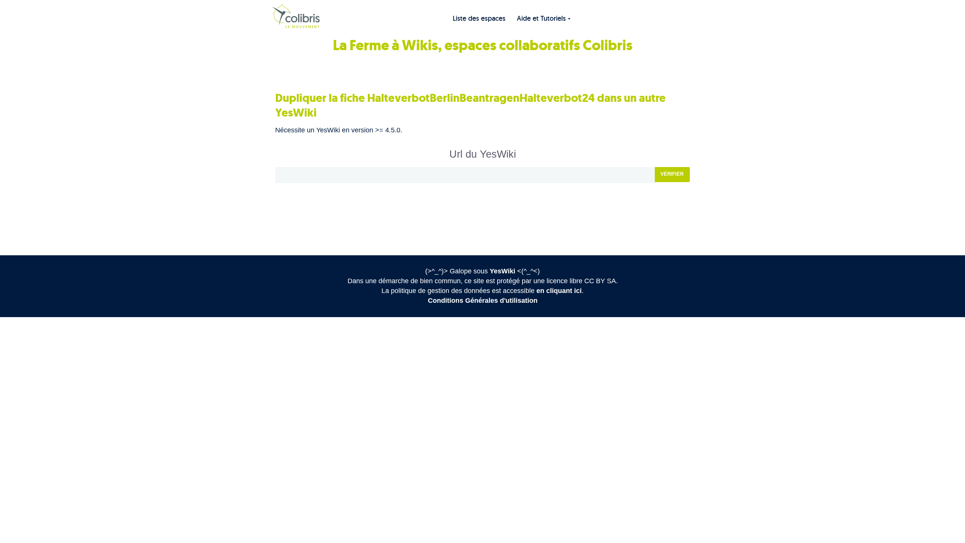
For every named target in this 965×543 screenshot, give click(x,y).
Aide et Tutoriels (541, 18)
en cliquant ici (559, 291)
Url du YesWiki (482, 154)
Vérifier (671, 174)
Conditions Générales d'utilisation (483, 300)
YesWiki (502, 271)
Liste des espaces (479, 18)
